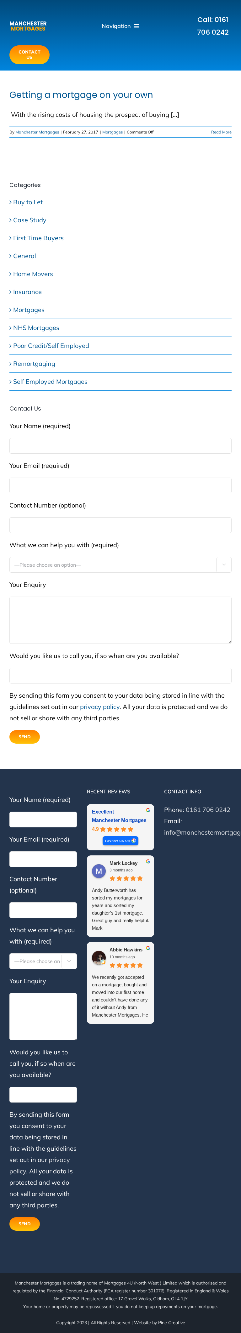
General (24, 256)
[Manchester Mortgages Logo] (28, 22)
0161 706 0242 (208, 810)
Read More (221, 131)
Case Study (29, 220)
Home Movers (33, 274)
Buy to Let (28, 202)
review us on (117, 840)
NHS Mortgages (36, 328)
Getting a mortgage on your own (81, 95)
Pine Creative (171, 1322)
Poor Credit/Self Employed (51, 345)
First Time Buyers (38, 238)
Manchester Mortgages (37, 131)
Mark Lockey (123, 863)
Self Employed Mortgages (50, 381)
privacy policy (100, 707)
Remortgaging (34, 363)
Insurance (27, 292)
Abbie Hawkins (126, 949)
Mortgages (112, 131)
